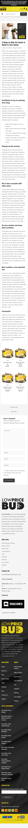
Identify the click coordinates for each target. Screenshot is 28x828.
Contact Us (4, 695)
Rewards (3, 687)
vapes (3, 654)
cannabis (4, 87)
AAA (7, 360)
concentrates (5, 656)
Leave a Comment (7, 48)
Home (3, 667)
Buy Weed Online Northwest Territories (7, 773)
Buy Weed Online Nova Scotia (6, 754)
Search (23, 14)
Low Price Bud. (19, 820)
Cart (3, 554)
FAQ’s (3, 683)
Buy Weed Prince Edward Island (6, 767)
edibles (19, 651)
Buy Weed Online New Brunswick (7, 748)
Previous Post (14, 407)
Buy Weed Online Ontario (6, 736)
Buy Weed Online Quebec (6, 742)
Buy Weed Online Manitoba (6, 730)
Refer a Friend (6, 546)
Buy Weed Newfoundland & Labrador (6, 761)
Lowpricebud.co (6, 337)
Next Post (14, 411)
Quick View (7, 357)
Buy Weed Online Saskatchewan (6, 725)
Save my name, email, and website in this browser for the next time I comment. (14, 473)
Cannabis (19, 48)
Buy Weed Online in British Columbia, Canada (6, 718)
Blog (14, 48)
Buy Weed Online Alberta (6, 711)
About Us (4, 671)
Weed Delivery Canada (8, 543)
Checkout (4, 557)
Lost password (6, 551)
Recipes (4, 565)
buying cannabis (18, 524)
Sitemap (4, 559)
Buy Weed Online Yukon (6, 779)
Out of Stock (5, 562)
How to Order (5, 679)
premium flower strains (17, 531)
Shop (2, 675)
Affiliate (3, 699)
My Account (5, 548)
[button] (2, 14)
